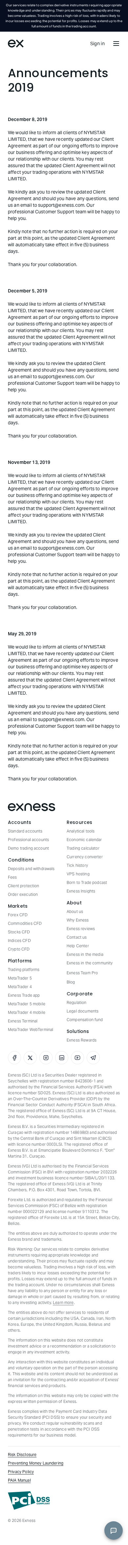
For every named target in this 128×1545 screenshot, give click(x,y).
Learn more (63, 1302)
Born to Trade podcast (87, 882)
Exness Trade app (24, 995)
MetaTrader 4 (20, 986)
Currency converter (85, 856)
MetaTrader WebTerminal (30, 1029)
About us (75, 911)
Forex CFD (18, 914)
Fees (12, 877)
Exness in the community (90, 962)
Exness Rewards (81, 1040)
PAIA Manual (19, 1480)
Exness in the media (85, 954)
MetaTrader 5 (20, 978)
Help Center (78, 945)
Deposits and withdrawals (31, 868)
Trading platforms (24, 969)
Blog (71, 982)
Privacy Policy (21, 1471)
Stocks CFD (19, 931)
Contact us (77, 937)
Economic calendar (84, 839)
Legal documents (82, 1011)
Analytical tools (81, 831)
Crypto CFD (19, 949)
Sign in (97, 43)
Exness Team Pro (82, 972)
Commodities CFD (25, 923)
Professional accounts (28, 839)
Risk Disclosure (22, 1454)
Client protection (23, 885)
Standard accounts (25, 831)
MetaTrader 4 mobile (26, 1012)
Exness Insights (81, 891)
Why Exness (78, 920)
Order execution (23, 894)
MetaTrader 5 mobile (26, 1003)
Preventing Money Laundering (35, 1463)
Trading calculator (83, 848)
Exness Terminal (22, 1020)
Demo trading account (28, 848)
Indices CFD (19, 940)
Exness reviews (81, 928)
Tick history (77, 865)
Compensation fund (85, 1019)
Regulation (77, 1002)
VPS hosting (78, 873)
